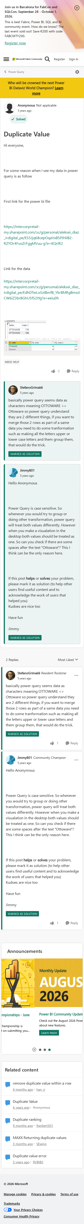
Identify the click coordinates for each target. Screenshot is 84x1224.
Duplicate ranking (27, 1119)
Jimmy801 (27, 470)
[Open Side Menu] (6, 59)
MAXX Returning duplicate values (39, 1137)
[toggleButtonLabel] (77, 72)
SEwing (41, 1144)
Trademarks (12, 1203)
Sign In (73, 59)
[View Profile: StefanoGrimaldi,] (13, 390)
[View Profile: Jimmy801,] (13, 472)
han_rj (40, 1089)
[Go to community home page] (27, 59)
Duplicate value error (30, 1155)
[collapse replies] (42, 669)
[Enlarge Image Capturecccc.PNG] (42, 347)
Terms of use (69, 1194)
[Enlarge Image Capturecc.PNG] (25, 329)
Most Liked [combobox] (68, 659)
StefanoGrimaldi (31, 387)
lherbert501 (44, 1125)
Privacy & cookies (43, 1194)
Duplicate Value (25, 1101)
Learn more (16, 1033)
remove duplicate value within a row (42, 1083)
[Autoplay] (34, 1049)
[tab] (40, 1049)
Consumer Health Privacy (21, 1216)
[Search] (47, 59)
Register (59, 59)
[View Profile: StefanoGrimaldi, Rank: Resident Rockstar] (10, 675)
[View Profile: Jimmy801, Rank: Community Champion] (10, 760)
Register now (15, 42)
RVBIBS (38, 1162)
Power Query (16, 72)
